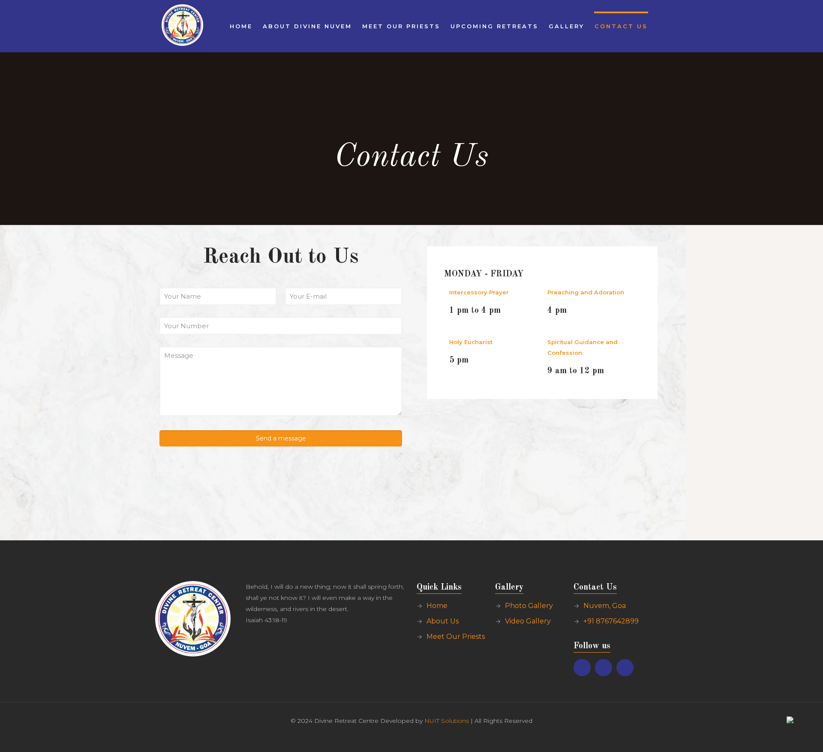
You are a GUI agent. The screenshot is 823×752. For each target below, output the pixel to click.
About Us (443, 621)
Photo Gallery (529, 606)
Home (437, 606)
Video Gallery (528, 621)
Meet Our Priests (456, 636)
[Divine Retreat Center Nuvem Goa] (182, 25)
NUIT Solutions (446, 721)
